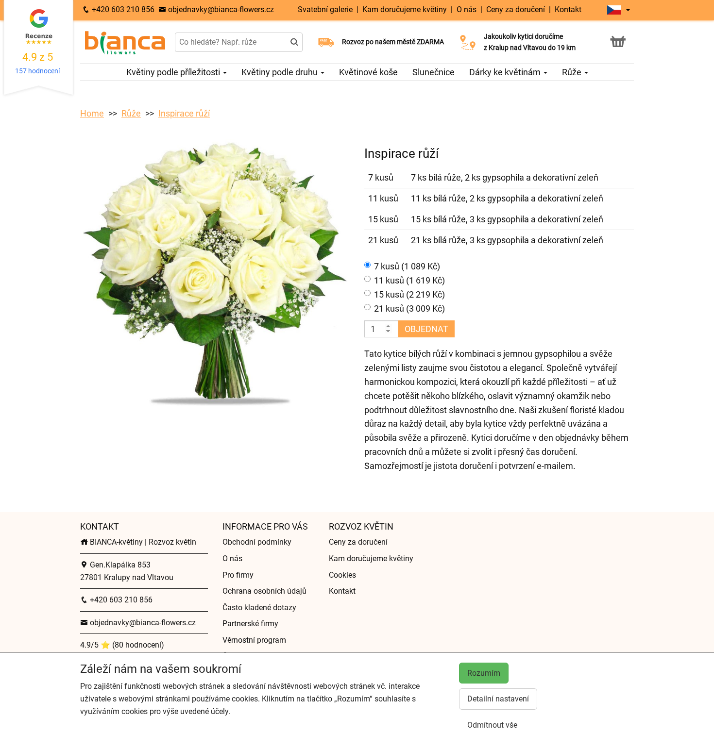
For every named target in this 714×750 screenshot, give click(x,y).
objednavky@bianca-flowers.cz (220, 9)
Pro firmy (238, 575)
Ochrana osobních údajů (264, 591)
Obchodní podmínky (256, 542)
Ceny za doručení (515, 9)
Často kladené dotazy (259, 607)
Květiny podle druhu (280, 72)
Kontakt (568, 9)
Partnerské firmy (250, 623)
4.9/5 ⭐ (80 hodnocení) (122, 645)
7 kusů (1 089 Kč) (407, 266)
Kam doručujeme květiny (405, 9)
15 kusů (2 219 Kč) (409, 294)
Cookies (342, 575)
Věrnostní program (254, 640)
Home (92, 113)
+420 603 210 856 (122, 9)
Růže (572, 72)
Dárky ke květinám (506, 72)
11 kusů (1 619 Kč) (409, 280)
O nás (466, 9)
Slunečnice (433, 72)
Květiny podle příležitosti (174, 72)
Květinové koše (368, 72)
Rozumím (483, 673)
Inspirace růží (184, 113)
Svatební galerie (326, 9)
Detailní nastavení (498, 698)
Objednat (426, 329)
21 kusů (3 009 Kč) (409, 308)
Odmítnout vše (492, 725)
